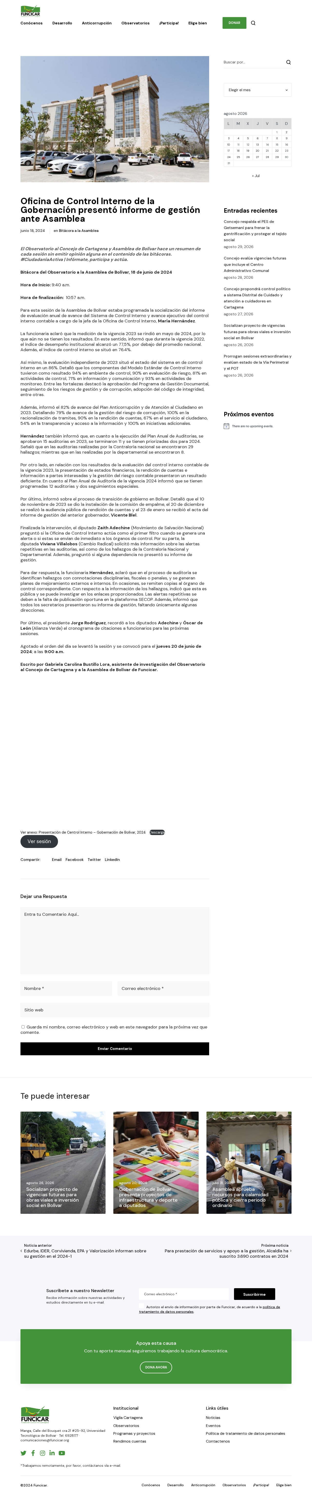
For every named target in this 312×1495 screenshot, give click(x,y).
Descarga (157, 832)
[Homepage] (35, 1415)
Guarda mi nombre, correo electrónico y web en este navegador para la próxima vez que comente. (113, 1029)
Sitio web (33, 1010)
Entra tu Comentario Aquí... (51, 914)
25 (238, 157)
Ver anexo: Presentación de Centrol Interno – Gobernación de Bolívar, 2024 (83, 832)
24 (228, 157)
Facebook (75, 859)
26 (248, 157)
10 (228, 144)
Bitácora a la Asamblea (78, 230)
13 (257, 144)
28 (267, 157)
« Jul (256, 175)
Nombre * (34, 988)
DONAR (234, 23)
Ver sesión (39, 841)
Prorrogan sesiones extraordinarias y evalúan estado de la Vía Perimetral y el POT (258, 362)
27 (257, 157)
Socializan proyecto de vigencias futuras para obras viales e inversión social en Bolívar (257, 331)
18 (238, 150)
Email (57, 859)
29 (277, 157)
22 (277, 150)
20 (257, 150)
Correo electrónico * (143, 988)
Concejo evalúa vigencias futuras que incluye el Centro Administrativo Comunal (255, 264)
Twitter (94, 859)
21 (267, 150)
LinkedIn (112, 859)
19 (247, 150)
